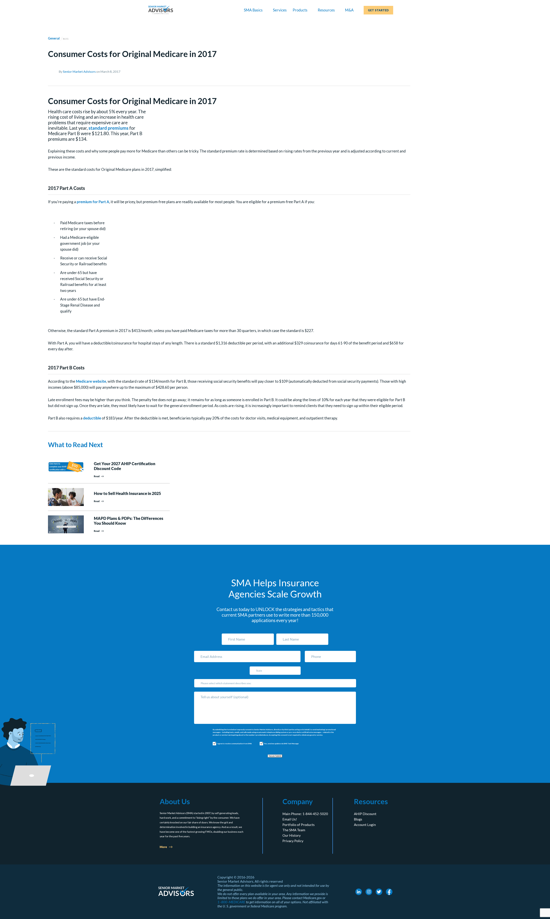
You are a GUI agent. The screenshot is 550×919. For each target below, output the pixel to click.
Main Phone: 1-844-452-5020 (305, 814)
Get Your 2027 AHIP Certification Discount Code (124, 466)
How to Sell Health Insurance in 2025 (127, 493)
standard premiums (108, 128)
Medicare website (91, 381)
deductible (92, 418)
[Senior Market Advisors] (160, 10)
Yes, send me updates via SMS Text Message (278, 743)
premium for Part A (93, 201)
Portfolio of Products (298, 825)
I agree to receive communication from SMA (231, 743)
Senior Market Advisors (79, 71)
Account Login (365, 825)
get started (378, 10)
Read (97, 476)
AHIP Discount (365, 814)
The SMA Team (293, 830)
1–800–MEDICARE (231, 902)
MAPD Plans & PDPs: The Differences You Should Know (128, 521)
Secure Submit (275, 756)
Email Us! (289, 819)
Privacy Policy (292, 841)
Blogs (358, 819)
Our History (291, 835)
